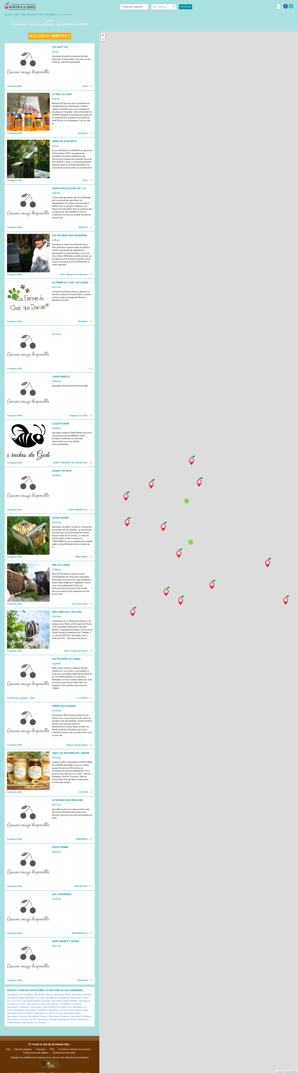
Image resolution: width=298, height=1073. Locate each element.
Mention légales (23, 1049)
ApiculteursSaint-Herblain (64, 1000)
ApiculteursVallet (79, 1010)
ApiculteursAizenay (17, 1016)
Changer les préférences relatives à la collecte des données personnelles (50, 1057)
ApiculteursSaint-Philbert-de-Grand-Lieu (50, 1007)
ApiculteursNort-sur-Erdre (20, 1013)
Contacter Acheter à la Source (74, 1049)
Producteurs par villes (64, 1052)
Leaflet (279, 1072)
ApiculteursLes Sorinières (20, 994)
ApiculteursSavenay (80, 1016)
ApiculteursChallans (59, 1016)
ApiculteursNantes (81, 994)
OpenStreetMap (291, 1072)
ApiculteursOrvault (36, 1003)
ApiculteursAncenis (38, 1016)
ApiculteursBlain (72, 1013)
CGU (8, 1049)
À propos (40, 1049)
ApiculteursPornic (67, 1019)
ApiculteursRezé (62, 994)
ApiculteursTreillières (36, 1010)
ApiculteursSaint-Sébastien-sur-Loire (26, 997)
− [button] (103, 39)
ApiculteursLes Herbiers (34, 1022)
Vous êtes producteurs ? (50, 36)
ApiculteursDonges (47, 1019)
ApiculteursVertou (43, 994)
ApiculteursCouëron (59, 1010)
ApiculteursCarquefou (18, 1007)
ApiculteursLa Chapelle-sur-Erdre (64, 1003)
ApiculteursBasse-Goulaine (36, 1000)
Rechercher (185, 6)
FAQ (52, 1049)
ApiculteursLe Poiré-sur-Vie (49, 1013)
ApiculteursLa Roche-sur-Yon (22, 1019)
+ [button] (103, 35)
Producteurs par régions (35, 1052)
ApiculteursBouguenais (57, 997)
